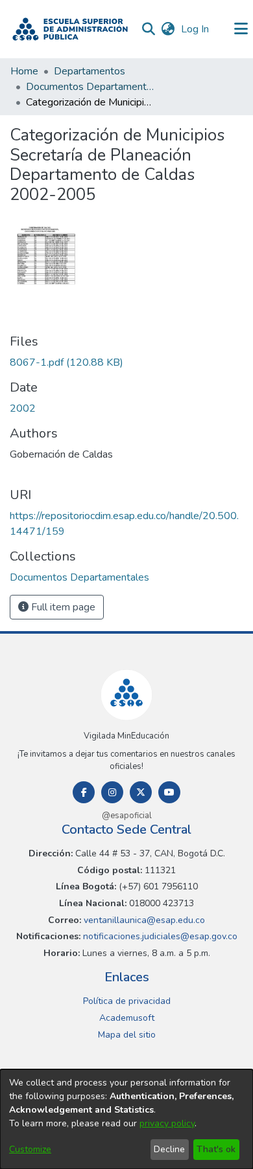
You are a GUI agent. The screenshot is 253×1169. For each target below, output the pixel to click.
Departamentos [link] (89, 71)
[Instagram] (112, 792)
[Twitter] (141, 792)
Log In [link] (195, 29)
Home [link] (24, 71)
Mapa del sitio (127, 1035)
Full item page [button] (62, 607)
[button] (70, 29)
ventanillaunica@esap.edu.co (143, 920)
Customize (30, 1149)
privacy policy (167, 1123)
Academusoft (126, 1018)
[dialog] (126, 1119)
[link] (66, 362)
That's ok (216, 1149)
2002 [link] (23, 408)
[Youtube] (169, 792)
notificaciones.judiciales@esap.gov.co (158, 936)
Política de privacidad (127, 1001)
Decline (169, 1149)
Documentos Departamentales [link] (91, 87)
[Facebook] (84, 792)
